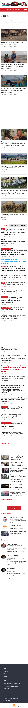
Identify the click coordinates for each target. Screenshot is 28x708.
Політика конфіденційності (11, 686)
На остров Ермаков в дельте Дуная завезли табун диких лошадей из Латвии (12, 215)
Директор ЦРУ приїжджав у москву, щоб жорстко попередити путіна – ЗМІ (18, 470)
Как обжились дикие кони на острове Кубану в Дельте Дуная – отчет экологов (13, 167)
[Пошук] (22, 10)
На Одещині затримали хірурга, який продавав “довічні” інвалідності (13, 283)
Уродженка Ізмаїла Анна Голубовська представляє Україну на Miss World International (14, 399)
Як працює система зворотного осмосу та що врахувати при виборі (17, 527)
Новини (6, 671)
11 (14, 403)
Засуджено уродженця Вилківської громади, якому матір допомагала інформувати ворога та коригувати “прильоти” (18, 478)
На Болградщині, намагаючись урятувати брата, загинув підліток (12, 433)
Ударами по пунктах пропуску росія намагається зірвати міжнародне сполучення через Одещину (18, 487)
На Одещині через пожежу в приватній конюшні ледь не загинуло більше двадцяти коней (13, 90)
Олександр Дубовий (13, 555)
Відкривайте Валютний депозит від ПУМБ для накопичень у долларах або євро (18, 520)
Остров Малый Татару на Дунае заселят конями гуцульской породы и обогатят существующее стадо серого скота (14, 191)
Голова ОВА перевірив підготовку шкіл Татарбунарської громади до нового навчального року (13, 378)
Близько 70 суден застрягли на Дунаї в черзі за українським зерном (18, 493)
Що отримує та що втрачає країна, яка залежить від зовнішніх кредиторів (16, 563)
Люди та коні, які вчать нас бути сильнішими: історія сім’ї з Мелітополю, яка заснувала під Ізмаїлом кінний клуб (13, 143)
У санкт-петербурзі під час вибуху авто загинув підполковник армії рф (13, 276)
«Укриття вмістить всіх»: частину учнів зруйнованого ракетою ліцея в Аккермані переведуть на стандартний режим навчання (13, 357)
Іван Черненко (11, 568)
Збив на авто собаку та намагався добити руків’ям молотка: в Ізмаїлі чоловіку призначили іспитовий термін (13, 299)
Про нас (6, 703)
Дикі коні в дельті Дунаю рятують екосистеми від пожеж (12, 43)
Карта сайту (7, 688)
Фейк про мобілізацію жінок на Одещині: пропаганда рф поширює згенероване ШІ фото (12, 415)
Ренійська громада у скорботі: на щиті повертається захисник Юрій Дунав (13, 424)
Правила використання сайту (12, 683)
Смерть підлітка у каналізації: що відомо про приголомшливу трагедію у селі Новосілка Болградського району (14, 368)
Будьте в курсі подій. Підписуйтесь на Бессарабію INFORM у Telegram (14, 261)
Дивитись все (13, 579)
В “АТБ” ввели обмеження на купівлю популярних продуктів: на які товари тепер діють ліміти (13, 241)
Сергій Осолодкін (12, 544)
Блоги (5, 676)
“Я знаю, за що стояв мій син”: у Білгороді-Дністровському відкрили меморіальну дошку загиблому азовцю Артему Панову (14, 251)
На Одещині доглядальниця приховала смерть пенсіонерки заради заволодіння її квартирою (13, 316)
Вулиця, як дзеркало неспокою (15, 551)
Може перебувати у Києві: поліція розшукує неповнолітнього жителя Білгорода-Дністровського (13, 268)
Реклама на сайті (8, 696)
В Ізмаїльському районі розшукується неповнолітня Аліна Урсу (13, 290)
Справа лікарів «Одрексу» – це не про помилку (16, 574)
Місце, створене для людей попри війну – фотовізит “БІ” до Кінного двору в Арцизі (12, 66)
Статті (5, 673)
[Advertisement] (14, 111)
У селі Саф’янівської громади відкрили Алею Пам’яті (13, 308)
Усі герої (13, 508)
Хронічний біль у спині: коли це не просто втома (18, 532)
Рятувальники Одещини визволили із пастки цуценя (12, 408)
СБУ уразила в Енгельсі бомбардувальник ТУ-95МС (10, 349)
